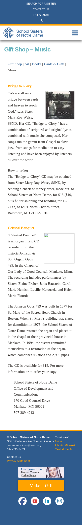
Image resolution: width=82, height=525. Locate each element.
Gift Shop (15, 64)
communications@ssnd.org (24, 445)
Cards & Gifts (54, 64)
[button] (41, 20)
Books (36, 64)
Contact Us (14, 457)
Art (26, 64)
